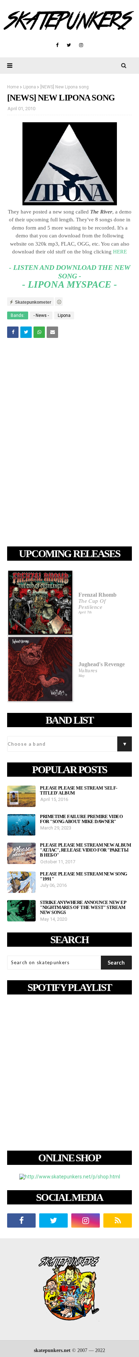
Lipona (29, 86)
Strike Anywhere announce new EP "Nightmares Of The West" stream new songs (83, 907)
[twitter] (69, 45)
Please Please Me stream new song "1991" (83, 876)
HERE (120, 252)
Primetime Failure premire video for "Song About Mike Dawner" (81, 819)
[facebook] (57, 45)
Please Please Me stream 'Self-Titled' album (78, 791)
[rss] (117, 1220)
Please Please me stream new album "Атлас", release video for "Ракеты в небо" (85, 850)
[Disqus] (69, 443)
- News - (41, 315)
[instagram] (81, 45)
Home (13, 86)
